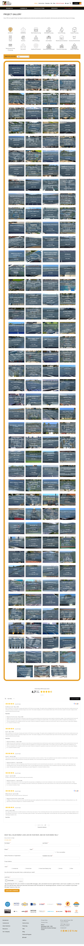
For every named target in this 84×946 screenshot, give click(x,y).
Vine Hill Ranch (33, 482)
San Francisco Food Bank (67, 96)
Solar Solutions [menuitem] (39, 8)
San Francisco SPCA (33, 82)
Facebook (61, 931)
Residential (23, 33)
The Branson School (16, 282)
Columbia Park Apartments (33, 410)
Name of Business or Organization (12, 855)
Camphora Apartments (50, 125)
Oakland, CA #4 (50, 554)
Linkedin (63, 931)
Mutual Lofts (33, 240)
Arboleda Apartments (67, 425)
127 (45, 825)
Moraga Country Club (50, 325)
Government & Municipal (48, 49)
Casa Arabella (68, 268)
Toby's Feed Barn (67, 454)
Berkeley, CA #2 (16, 597)
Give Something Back (33, 383)
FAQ (51, 3)
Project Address (8, 861)
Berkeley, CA (50, 568)
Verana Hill (50, 368)
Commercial (15, 868)
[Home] (7, 3)
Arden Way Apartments (50, 482)
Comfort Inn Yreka (16, 469)
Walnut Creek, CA (33, 583)
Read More (7, 713)
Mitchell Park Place (33, 211)
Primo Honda (16, 154)
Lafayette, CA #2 (50, 526)
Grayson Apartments (33, 497)
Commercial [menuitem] (23, 8)
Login (67, 3)
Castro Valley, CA (68, 582)
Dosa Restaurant (50, 626)
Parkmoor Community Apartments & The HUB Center (67, 168)
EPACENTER (67, 254)
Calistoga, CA (67, 483)
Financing (47, 3)
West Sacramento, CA (68, 597)
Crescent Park (50, 68)
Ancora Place (50, 310)
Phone (6, 849)
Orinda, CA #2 (50, 539)
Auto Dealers (49, 40)
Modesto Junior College (68, 111)
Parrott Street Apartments (50, 440)
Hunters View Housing (16, 196)
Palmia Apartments (33, 139)
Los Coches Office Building (33, 268)
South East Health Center (33, 325)
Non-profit (23, 49)
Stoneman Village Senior (67, 210)
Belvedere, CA (67, 540)
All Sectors (10, 33)
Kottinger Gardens (16, 382)
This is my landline (61, 852)
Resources (5, 928)
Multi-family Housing (36, 33)
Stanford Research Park (50, 96)
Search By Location (10, 56)
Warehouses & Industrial (61, 40)
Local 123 (16, 525)
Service (60, 868)
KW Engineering (16, 540)
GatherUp (44, 827)
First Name (7, 843)
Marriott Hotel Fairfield (16, 397)
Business (23, 40)
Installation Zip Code (47, 855)
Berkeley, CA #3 (50, 612)
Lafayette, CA (33, 454)
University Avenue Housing (16, 311)
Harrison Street (16, 640)
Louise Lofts (67, 368)
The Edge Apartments (51, 210)
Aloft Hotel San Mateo (67, 612)
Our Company (6, 931)
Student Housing (74, 33)
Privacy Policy (44, 920)
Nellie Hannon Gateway (67, 240)
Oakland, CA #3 (50, 597)
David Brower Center (51, 354)
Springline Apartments (16, 225)
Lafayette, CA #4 (16, 582)
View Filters (10, 698)
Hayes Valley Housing (33, 640)
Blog (54, 3)
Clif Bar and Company (67, 81)
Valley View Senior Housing (33, 197)
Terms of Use (44, 922)
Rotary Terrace (16, 368)
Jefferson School (68, 640)
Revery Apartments (33, 182)
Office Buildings (36, 40)
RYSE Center (33, 167)
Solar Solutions (6, 926)
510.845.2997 (7, 840)
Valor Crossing (33, 439)
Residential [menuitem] (9, 8)
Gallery (36, 3)
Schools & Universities (62, 49)
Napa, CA (67, 554)
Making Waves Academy (50, 111)
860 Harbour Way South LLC (50, 154)
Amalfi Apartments (50, 197)
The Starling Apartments (50, 224)
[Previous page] (35, 825)
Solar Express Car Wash (16, 297)
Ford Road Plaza (67, 339)
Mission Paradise (16, 340)
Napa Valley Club (67, 411)
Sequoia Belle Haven (67, 296)
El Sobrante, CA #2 (33, 554)
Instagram (68, 931)
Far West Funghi (67, 154)
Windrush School (16, 497)
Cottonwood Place (67, 224)
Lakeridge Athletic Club (33, 154)
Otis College (50, 82)
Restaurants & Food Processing (10, 49)
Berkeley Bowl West (16, 240)
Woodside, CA (33, 525)
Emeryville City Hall (50, 411)
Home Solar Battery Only (45, 868)
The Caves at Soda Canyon (16, 411)
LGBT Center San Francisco (16, 511)
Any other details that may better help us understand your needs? (19, 872)
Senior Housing (61, 33)
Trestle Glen (42, 669)
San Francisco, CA (50, 582)
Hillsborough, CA (33, 539)
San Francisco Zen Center (67, 497)
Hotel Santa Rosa (51, 426)
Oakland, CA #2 (16, 611)
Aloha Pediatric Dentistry (67, 511)
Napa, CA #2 (67, 525)
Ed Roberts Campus (50, 139)
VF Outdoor (33, 254)
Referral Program (60, 3)
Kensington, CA (67, 568)
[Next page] (48, 825)
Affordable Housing (48, 33)
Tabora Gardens (67, 325)
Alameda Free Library (16, 354)
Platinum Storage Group (50, 268)
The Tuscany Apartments (67, 196)
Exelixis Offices (16, 68)
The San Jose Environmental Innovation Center (16, 82)
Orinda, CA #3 (16, 554)
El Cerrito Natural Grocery (16, 182)
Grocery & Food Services (74, 40)
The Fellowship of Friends (16, 96)
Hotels (10, 40)
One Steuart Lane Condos (33, 655)
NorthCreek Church (16, 125)
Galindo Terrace (67, 311)
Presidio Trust (67, 397)
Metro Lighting (50, 497)
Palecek (67, 125)
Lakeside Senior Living (67, 439)
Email (31, 849)
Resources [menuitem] (54, 8)
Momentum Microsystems (16, 325)
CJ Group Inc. (16, 111)
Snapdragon (33, 224)
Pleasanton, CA (50, 511)
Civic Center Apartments (33, 626)
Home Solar (28, 868)
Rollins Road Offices (50, 469)
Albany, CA (33, 568)
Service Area (41, 3)
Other (71, 868)
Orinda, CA (16, 569)
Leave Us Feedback (75, 698)
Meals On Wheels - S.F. (16, 268)
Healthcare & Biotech (36, 49)
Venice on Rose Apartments (59, 669)
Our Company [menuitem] (69, 8)
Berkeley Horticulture (33, 597)
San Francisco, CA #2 (33, 611)
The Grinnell (33, 468)
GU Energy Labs (67, 139)
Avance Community (33, 426)
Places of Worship (74, 49)
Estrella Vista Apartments (50, 296)
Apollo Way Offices (33, 111)
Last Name (44, 843)
